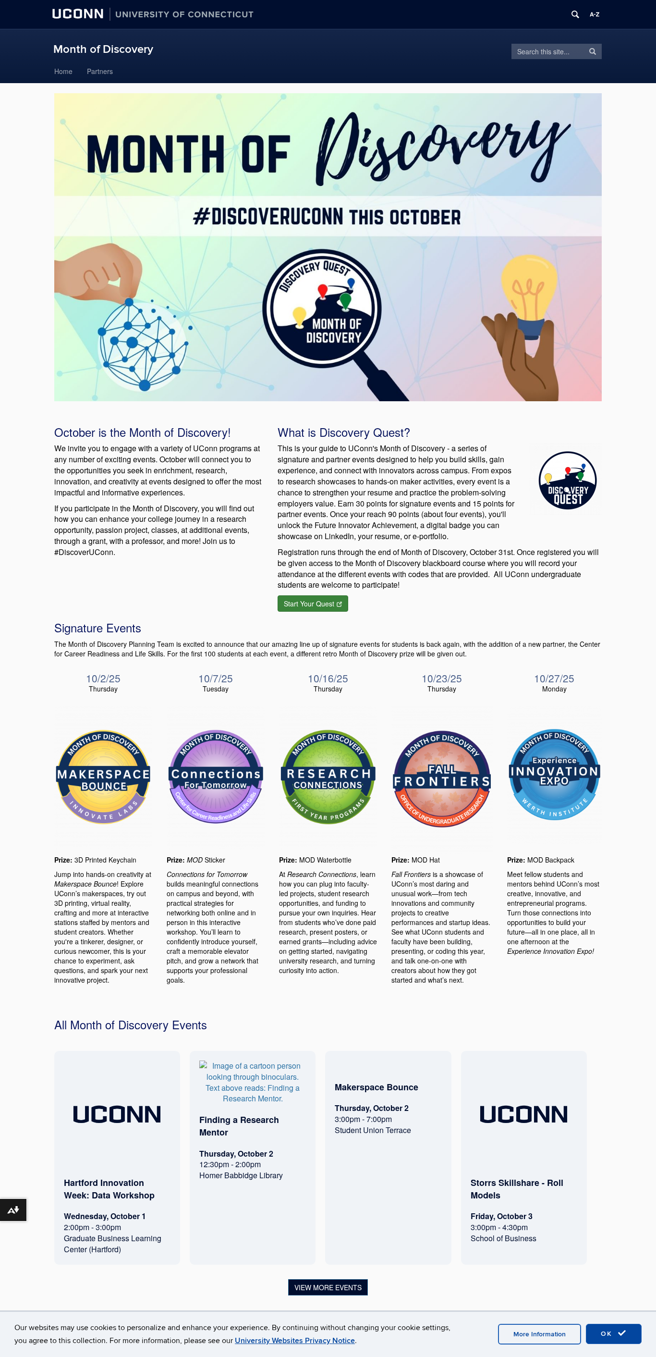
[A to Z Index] (594, 14)
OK (608, 1334)
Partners (100, 71)
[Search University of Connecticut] (575, 14)
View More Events (328, 1287)
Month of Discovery (103, 49)
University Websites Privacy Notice (295, 1340)
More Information (539, 1334)
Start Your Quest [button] (309, 603)
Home (63, 71)
